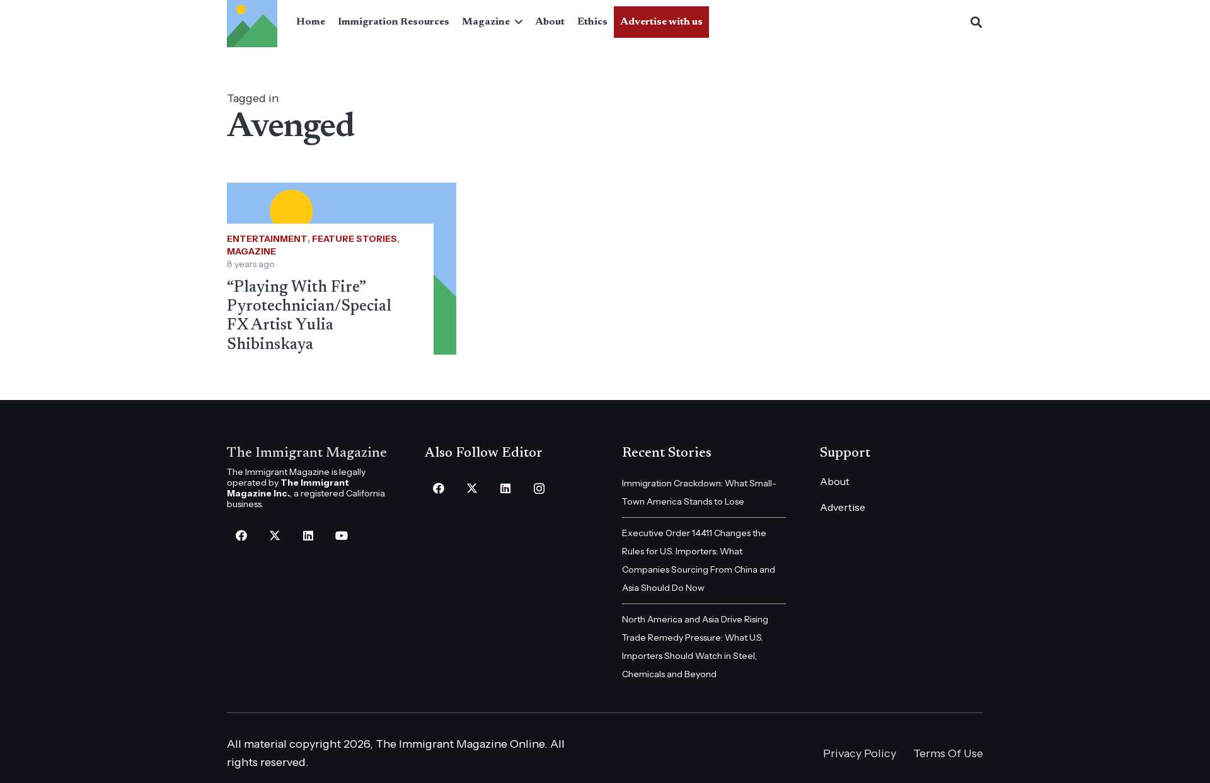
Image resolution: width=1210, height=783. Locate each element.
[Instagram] (539, 488)
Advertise (842, 507)
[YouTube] (341, 536)
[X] (274, 536)
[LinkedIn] (308, 536)
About (835, 481)
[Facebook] (241, 536)
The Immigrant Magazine (307, 453)
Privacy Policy (859, 753)
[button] (516, 22)
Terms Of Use (948, 753)
